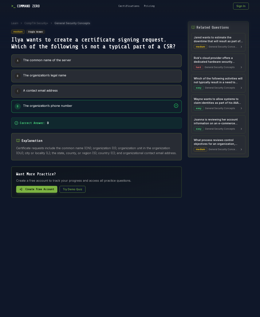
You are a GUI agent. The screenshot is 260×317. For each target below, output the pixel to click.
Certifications (129, 6)
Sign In (241, 6)
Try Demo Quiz (72, 189)
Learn (14, 23)
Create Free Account (39, 189)
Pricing (149, 6)
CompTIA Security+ (36, 23)
